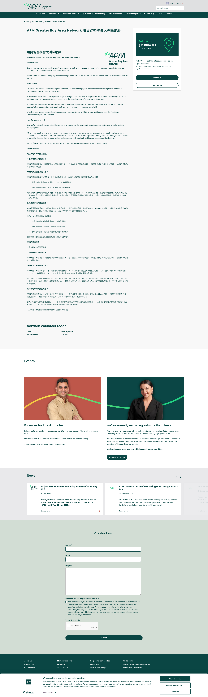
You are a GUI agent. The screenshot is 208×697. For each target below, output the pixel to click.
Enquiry (68, 565)
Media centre (128, 661)
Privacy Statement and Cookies (136, 664)
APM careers (62, 668)
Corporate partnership (100, 661)
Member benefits (64, 661)
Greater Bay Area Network (55, 22)
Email (68, 555)
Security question (73, 620)
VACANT (65, 334)
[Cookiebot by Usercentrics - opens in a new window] (28, 692)
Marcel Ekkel (32, 334)
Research (61, 664)
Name (68, 545)
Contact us (29, 664)
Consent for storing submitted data (82, 598)
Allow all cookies (175, 679)
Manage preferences (174, 685)
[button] (177, 477)
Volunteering (29, 668)
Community (37, 22)
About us (28, 661)
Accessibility (95, 664)
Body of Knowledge (98, 668)
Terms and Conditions (132, 668)
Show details (48, 693)
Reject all (175, 692)
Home (27, 22)
